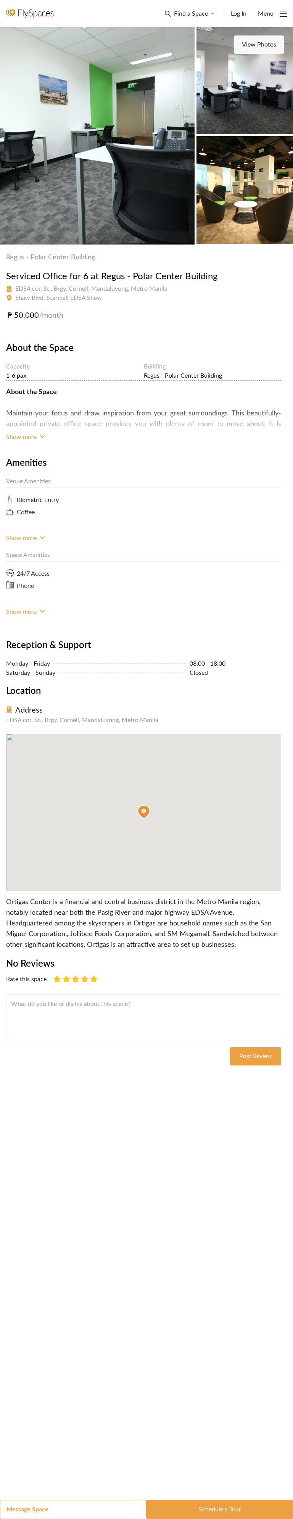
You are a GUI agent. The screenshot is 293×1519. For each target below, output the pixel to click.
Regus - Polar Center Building (50, 257)
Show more (22, 437)
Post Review (255, 1056)
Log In (238, 14)
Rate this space (26, 979)
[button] (144, 812)
